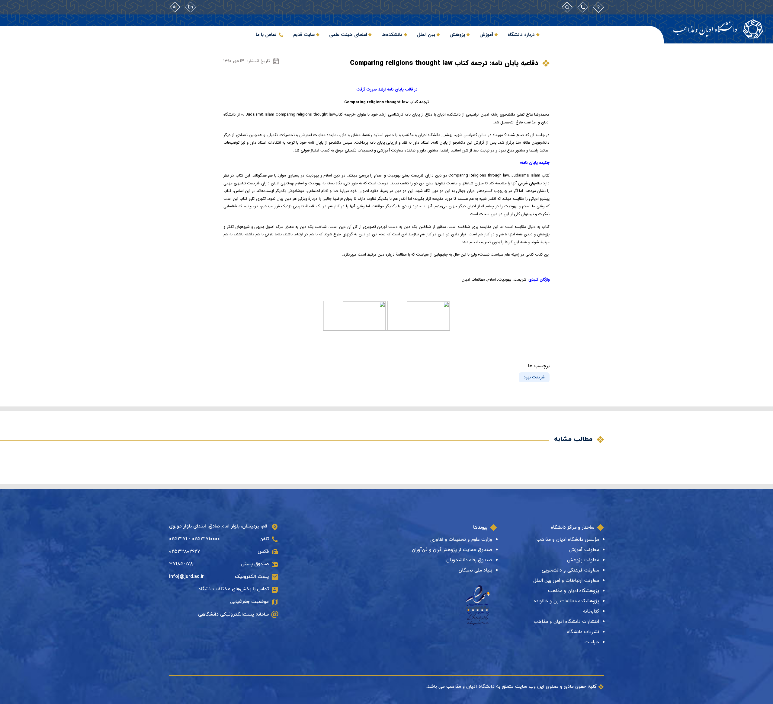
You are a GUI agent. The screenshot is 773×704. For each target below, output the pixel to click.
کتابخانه (591, 611)
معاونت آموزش (584, 549)
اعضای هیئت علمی (348, 34)
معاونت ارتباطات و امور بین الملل (566, 580)
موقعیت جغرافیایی (249, 601)
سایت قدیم (304, 34)
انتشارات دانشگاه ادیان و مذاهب (566, 621)
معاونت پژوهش (583, 560)
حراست (591, 642)
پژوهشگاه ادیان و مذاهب (573, 590)
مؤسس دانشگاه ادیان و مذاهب (567, 539)
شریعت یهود (534, 377)
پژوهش (457, 34)
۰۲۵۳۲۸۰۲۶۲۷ (184, 551)
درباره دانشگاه (521, 34)
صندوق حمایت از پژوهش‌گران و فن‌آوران (452, 549)
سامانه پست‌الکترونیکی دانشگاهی (233, 614)
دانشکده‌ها (392, 34)
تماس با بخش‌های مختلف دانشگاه (233, 589)
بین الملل (426, 34)
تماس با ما (266, 34)
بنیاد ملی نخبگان (475, 570)
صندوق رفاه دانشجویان (469, 560)
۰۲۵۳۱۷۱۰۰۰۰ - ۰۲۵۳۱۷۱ (194, 539)
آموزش (486, 34)
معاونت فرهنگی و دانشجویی (570, 570)
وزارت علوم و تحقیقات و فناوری (461, 539)
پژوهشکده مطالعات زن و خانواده (566, 601)
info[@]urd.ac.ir (186, 576)
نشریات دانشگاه (583, 632)
